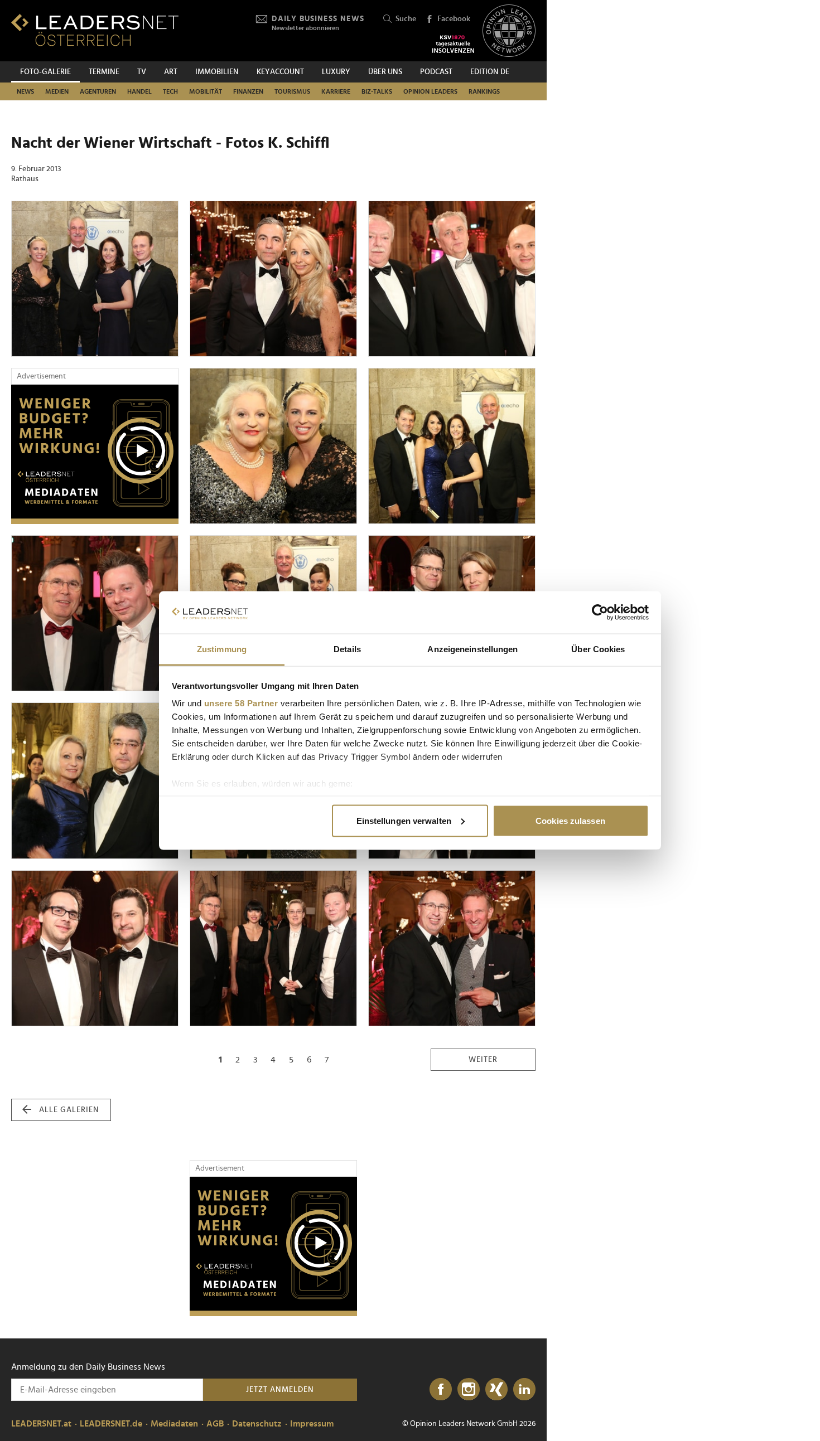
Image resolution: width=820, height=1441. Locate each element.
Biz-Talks (376, 91)
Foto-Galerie (45, 72)
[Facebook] (441, 1390)
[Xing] (496, 1390)
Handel (139, 91)
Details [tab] (347, 649)
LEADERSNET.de (111, 1423)
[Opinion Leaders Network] (509, 30)
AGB (215, 1423)
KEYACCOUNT (280, 72)
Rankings (484, 91)
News (25, 91)
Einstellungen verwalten (403, 820)
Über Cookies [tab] (598, 649)
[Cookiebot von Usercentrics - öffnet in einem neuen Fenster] (600, 612)
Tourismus (292, 91)
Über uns (385, 72)
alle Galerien (69, 1110)
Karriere (335, 91)
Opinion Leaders (430, 91)
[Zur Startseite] (95, 29)
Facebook (453, 19)
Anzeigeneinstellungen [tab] (472, 649)
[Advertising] (95, 454)
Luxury (336, 72)
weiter (483, 1060)
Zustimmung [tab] (222, 649)
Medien (57, 91)
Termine (104, 72)
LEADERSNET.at (41, 1423)
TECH (170, 91)
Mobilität (205, 91)
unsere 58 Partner (241, 703)
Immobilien (217, 72)
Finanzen (248, 91)
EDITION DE (489, 72)
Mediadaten (174, 1423)
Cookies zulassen (570, 820)
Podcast (436, 72)
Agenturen (98, 91)
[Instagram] (468, 1390)
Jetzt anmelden (280, 1390)
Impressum (312, 1423)
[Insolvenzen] (453, 44)
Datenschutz (257, 1423)
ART (170, 72)
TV (141, 72)
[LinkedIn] (524, 1390)
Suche (405, 19)
